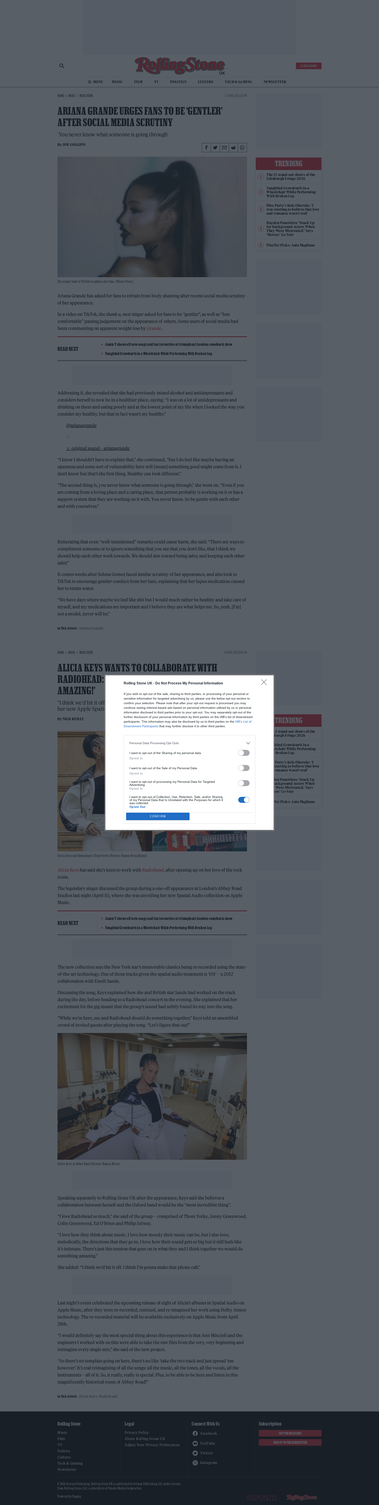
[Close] (265, 683)
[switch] (244, 753)
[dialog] (189, 752)
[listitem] (189, 743)
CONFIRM (158, 816)
